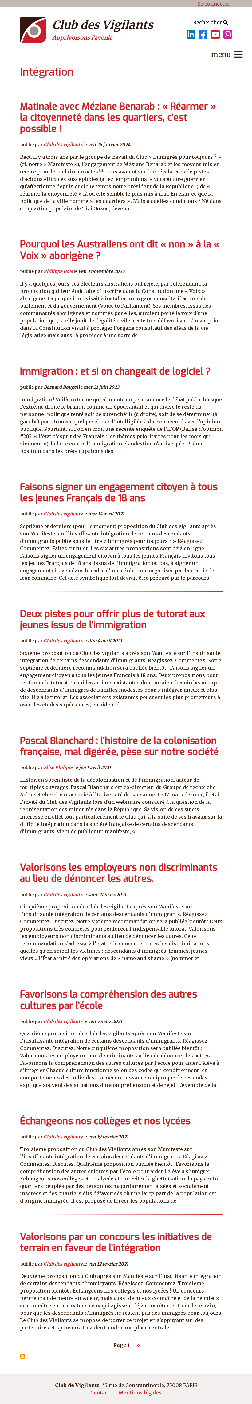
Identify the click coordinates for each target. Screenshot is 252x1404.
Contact (99, 1393)
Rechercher (208, 22)
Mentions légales (140, 1393)
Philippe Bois (58, 271)
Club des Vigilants (102, 25)
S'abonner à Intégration (22, 1356)
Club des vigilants (63, 144)
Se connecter (214, 4)
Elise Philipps (58, 767)
